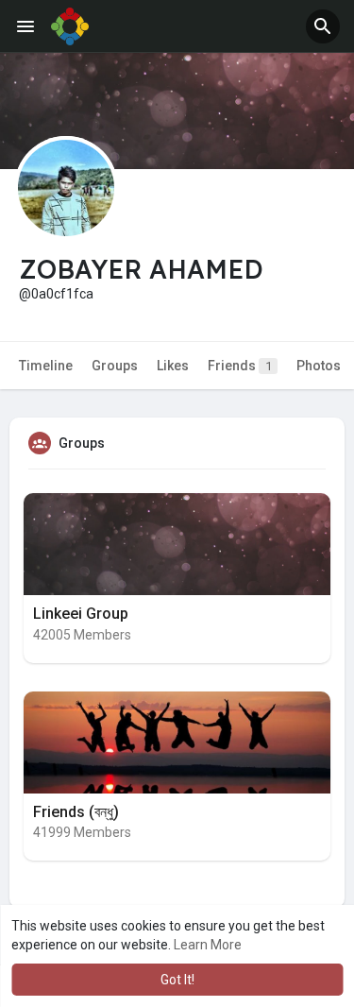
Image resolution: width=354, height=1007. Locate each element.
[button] (323, 26)
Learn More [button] (208, 944)
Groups (115, 365)
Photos (318, 365)
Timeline (46, 365)
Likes (173, 365)
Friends (240, 365)
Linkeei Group (80, 614)
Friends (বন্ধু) (76, 812)
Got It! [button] (177, 979)
